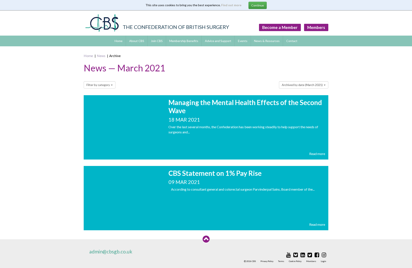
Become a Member (280, 27)
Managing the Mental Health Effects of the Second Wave (245, 106)
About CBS (136, 41)
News (101, 56)
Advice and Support (218, 41)
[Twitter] (309, 254)
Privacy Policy (267, 261)
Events (242, 41)
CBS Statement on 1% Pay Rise (215, 173)
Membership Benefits (183, 41)
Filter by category (98, 85)
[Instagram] (324, 254)
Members (316, 27)
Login (323, 261)
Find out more (231, 5)
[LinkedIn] (302, 254)
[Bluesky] (295, 254)
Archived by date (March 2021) (302, 85)
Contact (291, 41)
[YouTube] (288, 254)
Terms (281, 261)
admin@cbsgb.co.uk (110, 251)
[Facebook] (317, 254)
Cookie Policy (295, 261)
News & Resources (267, 41)
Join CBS (157, 41)
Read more (317, 154)
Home (119, 41)
